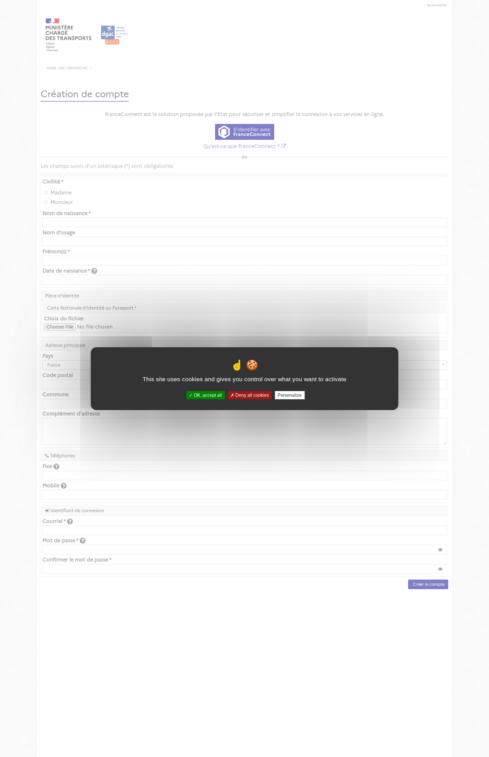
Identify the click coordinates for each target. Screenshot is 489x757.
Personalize (290, 395)
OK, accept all (207, 395)
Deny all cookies (251, 395)
